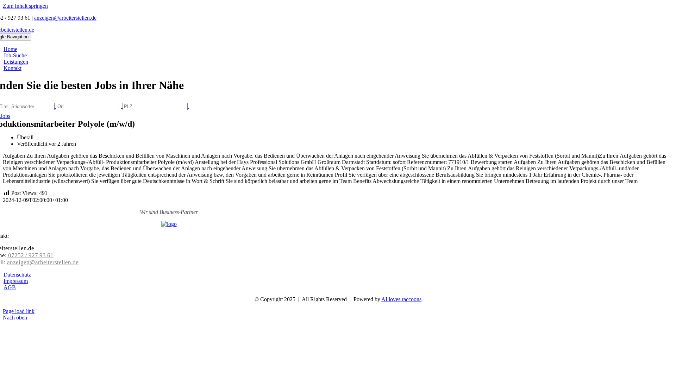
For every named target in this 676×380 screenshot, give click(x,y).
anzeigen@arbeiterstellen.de (65, 18)
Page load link (19, 311)
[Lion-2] (169, 224)
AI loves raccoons (401, 299)
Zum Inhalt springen (25, 6)
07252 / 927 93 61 (30, 255)
